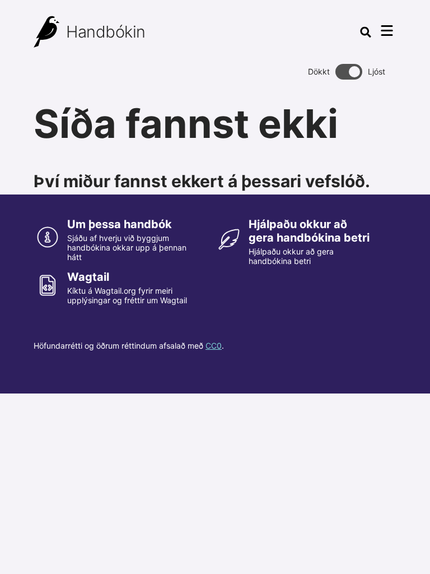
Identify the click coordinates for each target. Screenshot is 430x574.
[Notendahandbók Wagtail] (47, 32)
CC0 (213, 345)
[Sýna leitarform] (365, 32)
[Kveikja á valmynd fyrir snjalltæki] (387, 31)
